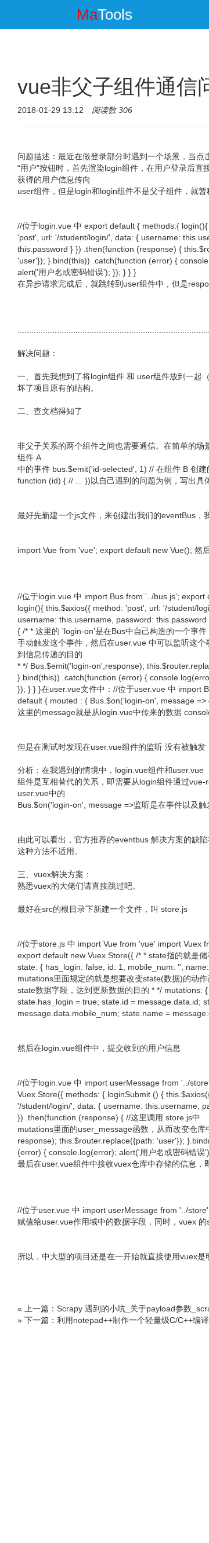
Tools (104, 14)
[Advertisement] (104, 1436)
